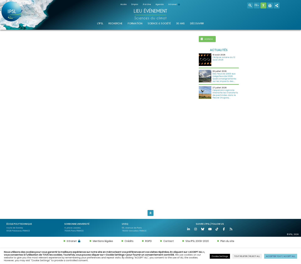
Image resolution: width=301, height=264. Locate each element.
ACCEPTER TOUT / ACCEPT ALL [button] (280, 256)
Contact (168, 241)
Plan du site (227, 241)
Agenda (160, 4)
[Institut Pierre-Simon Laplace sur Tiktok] (217, 229)
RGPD (148, 241)
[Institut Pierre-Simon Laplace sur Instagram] (195, 229)
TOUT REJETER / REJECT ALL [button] (247, 256)
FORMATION (135, 23)
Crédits (129, 241)
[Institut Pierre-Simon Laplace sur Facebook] (224, 229)
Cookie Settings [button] (220, 256)
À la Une (147, 4)
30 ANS (180, 23)
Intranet (172, 4)
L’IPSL (100, 23)
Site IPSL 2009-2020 (197, 241)
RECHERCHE (115, 23)
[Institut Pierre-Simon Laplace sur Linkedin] (188, 229)
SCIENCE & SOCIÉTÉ (159, 23)
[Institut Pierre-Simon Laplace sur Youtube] (210, 229)
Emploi (134, 4)
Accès (123, 4)
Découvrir (197, 23)
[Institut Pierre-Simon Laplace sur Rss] (231, 229)
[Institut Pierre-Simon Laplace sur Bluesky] (202, 229)
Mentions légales (103, 241)
